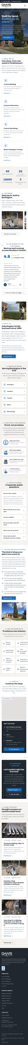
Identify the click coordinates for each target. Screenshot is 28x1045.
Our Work (4, 986)
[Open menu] (24, 5)
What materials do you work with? (11, 510)
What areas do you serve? (10, 530)
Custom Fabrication (6, 979)
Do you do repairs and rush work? (11, 524)
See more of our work (10, 234)
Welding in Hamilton (6, 996)
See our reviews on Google (14, 293)
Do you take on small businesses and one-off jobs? (12, 537)
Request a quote (17, 1)
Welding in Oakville (6, 998)
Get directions (15, 749)
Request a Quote (13, 790)
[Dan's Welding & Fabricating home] (6, 6)
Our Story (4, 1005)
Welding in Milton (6, 1000)
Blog (3, 1008)
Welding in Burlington (7, 993)
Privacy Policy (5, 1042)
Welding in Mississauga (7, 1003)
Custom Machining (6, 981)
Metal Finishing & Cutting (7, 983)
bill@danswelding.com (7, 1017)
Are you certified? (8, 517)
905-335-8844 (6, 1)
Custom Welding (5, 976)
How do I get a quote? (9, 493)
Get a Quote (7, 37)
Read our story (8, 356)
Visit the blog (7, 942)
